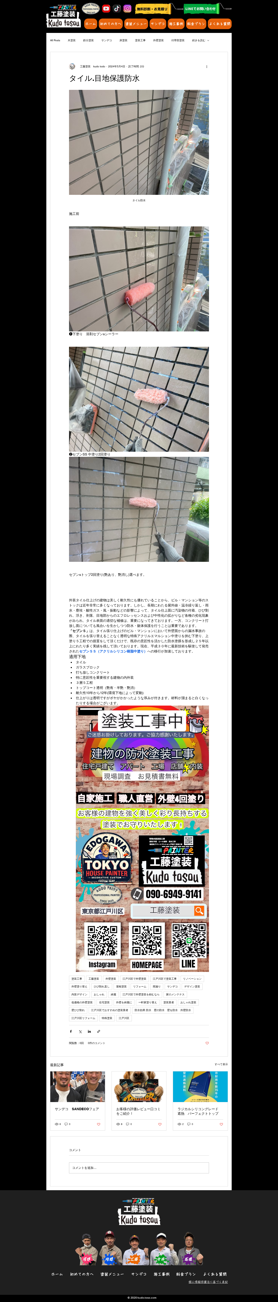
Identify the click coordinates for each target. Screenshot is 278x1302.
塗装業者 (168, 1002)
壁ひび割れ (78, 1010)
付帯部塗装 (178, 40)
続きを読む (198, 40)
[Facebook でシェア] (71, 1031)
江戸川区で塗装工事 (165, 978)
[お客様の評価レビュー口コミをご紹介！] (139, 1086)
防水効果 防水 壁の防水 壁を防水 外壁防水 (163, 1010)
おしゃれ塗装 (188, 1002)
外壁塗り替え (79, 986)
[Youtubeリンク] (106, 9)
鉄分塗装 (88, 40)
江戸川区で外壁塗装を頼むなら (141, 994)
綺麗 (113, 994)
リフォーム (139, 986)
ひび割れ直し (102, 986)
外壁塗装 (158, 40)
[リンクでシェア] (98, 1031)
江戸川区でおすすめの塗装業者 (109, 1010)
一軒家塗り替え (147, 1002)
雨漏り (157, 986)
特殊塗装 (107, 1018)
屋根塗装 (121, 986)
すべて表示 (221, 1064)
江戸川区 (124, 1018)
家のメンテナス (175, 994)
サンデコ (106, 40)
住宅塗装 (104, 1002)
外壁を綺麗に (124, 1002)
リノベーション (192, 978)
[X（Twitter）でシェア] (80, 1031)
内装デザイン (79, 994)
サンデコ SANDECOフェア (77, 1109)
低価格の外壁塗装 (82, 1002)
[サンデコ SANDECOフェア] (77, 1086)
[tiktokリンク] (117, 9)
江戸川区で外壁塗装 (134, 978)
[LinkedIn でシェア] (89, 1031)
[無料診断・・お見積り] (159, 9)
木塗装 (72, 40)
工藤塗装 (94, 978)
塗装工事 (140, 40)
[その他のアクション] (206, 66)
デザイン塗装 (192, 986)
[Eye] (207, 9)
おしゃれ (99, 994)
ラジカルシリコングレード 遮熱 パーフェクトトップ (200, 1111)
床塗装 (123, 40)
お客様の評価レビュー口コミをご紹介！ (138, 1111)
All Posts (55, 40)
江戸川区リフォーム (83, 1018)
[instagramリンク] (127, 9)
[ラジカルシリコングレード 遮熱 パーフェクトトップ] (200, 1086)
